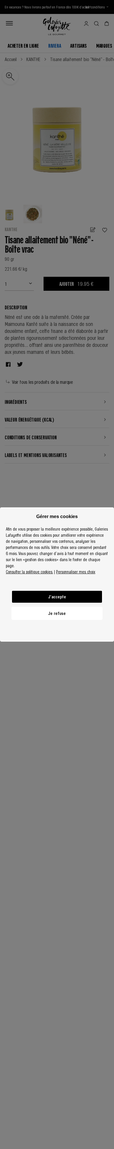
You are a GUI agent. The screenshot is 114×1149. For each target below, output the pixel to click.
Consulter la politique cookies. (29, 571)
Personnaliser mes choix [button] (75, 571)
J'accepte (57, 596)
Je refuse (57, 613)
